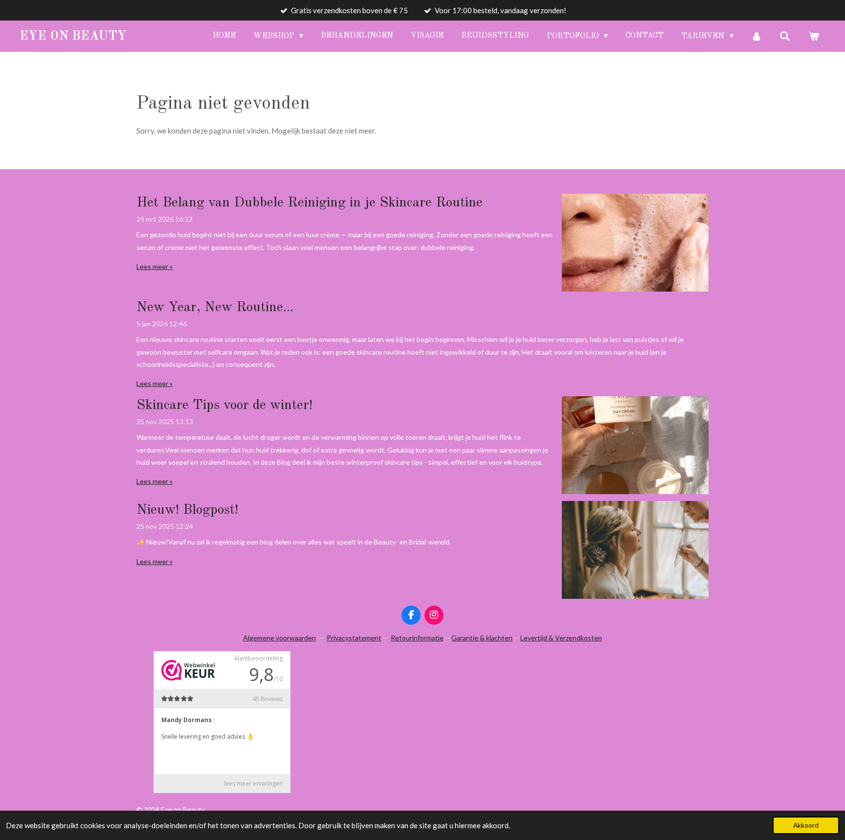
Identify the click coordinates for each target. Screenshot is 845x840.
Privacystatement (354, 638)
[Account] (756, 36)
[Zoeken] (785, 36)
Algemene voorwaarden (279, 638)
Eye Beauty (73, 36)
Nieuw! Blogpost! (187, 510)
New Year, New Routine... (214, 308)
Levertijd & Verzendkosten (561, 638)
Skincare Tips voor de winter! (224, 405)
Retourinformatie (417, 638)
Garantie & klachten (481, 638)
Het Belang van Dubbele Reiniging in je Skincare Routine (309, 203)
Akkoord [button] (806, 825)
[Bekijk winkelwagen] (813, 36)
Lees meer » (154, 266)
